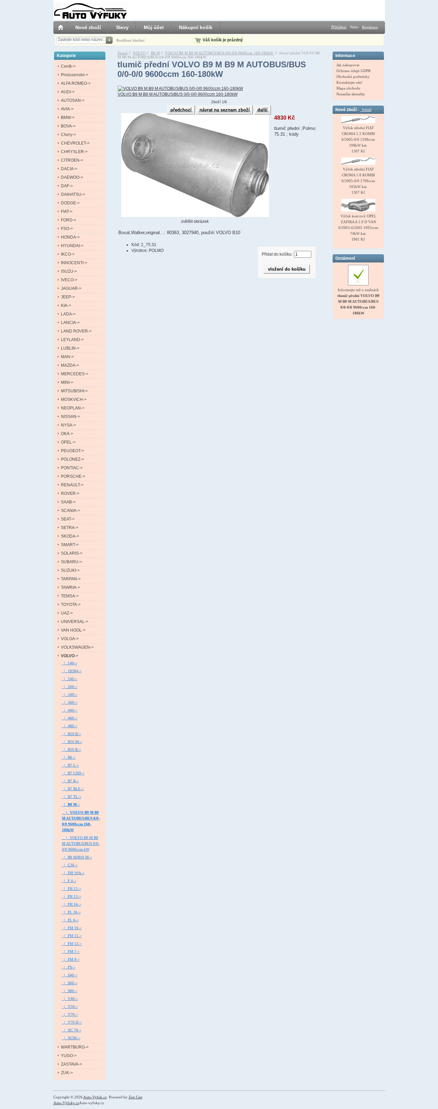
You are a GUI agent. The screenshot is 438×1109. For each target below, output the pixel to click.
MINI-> (67, 382)
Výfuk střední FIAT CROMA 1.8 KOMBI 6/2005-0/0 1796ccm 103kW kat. (358, 178)
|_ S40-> (69, 975)
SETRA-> (69, 527)
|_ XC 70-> (71, 1030)
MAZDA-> (70, 365)
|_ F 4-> (69, 881)
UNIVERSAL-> (74, 621)
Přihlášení (339, 27)
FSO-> (67, 228)
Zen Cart (135, 1097)
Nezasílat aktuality (350, 94)
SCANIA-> (70, 510)
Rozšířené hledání (130, 40)
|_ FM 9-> (71, 959)
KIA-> (66, 305)
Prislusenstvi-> (74, 74)
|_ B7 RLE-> (73, 789)
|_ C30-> (70, 865)
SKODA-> (70, 536)
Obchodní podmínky (353, 77)
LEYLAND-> (72, 339)
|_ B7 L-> (70, 765)
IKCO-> (68, 254)
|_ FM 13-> (72, 944)
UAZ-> (67, 613)
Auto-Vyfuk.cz (95, 1097)
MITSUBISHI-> (74, 391)
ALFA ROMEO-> (76, 83)
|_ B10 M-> (72, 742)
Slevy (122, 27)
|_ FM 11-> (72, 936)
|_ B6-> (69, 757)
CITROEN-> (72, 160)
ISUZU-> (69, 271)
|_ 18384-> (71, 671)
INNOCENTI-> (74, 262)
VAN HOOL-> (73, 630)
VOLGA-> (70, 638)
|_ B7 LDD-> (73, 773)
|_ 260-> (69, 687)
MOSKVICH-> (74, 399)
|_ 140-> (69, 663)
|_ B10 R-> (71, 749)
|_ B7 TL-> (71, 797)
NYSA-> (68, 425)
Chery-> (68, 134)
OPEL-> (68, 442)
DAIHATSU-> (73, 194)
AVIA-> (67, 109)
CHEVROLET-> (75, 143)
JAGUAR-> (71, 288)
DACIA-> (69, 168)
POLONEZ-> (72, 459)
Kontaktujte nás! (349, 82)
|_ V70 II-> (72, 1022)
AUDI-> (68, 92)
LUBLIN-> (70, 348)
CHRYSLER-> (74, 151)
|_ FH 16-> (71, 904)
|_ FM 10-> (72, 928)
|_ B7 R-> (70, 781)
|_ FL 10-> (71, 912)
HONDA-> (70, 237)
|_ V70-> (70, 1014)
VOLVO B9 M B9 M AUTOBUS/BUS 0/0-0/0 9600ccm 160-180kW (219, 53)
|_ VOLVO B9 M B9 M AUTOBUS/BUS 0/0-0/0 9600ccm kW (81, 843)
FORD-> (68, 220)
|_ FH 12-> (71, 889)
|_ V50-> (70, 1006)
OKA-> (67, 433)
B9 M (155, 53)
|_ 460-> (69, 718)
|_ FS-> (68, 967)
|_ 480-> (69, 726)
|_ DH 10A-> (73, 873)
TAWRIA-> (70, 587)
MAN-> (67, 356)
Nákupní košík (195, 27)
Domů (123, 53)
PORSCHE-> (73, 476)
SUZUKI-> (70, 570)
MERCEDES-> (74, 373)
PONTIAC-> (72, 467)
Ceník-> (68, 66)
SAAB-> (68, 502)
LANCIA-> (70, 322)
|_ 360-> (69, 702)
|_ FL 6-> (70, 920)
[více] (365, 110)
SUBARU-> (71, 561)
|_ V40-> (70, 999)
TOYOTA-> (71, 604)
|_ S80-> (69, 991)
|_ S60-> (69, 983)
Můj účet (154, 27)
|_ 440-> (69, 710)
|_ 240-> (69, 679)
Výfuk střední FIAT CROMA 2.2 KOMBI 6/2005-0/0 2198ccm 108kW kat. (358, 136)
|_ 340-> (69, 694)
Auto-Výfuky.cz (66, 1103)
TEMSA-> (70, 596)
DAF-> (67, 186)
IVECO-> (69, 280)
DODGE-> (70, 203)
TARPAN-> (71, 579)
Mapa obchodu (348, 88)
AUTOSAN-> (73, 100)
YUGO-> (69, 1055)
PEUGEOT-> (72, 450)
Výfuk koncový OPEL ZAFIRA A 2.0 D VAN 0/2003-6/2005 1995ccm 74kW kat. (358, 224)
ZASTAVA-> (71, 1064)
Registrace (370, 27)
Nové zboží (88, 27)
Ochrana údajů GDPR (353, 71)
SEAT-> (68, 519)
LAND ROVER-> (76, 331)
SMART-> (70, 544)
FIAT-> (67, 211)
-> (69, 655)
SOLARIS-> (71, 553)
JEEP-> (68, 297)
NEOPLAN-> (73, 408)
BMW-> (68, 117)
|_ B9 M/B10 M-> (77, 857)
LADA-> (68, 314)
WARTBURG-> (75, 1047)
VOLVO (139, 53)
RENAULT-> (72, 485)
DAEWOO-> (72, 177)
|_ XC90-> (71, 1038)
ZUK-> (67, 1072)
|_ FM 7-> (71, 951)
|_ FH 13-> (71, 896)
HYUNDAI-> (72, 245)
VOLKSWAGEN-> (77, 647)
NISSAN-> (70, 416)
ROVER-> (70, 493)
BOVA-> (68, 126)
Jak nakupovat (347, 65)
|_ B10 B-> (71, 734)
